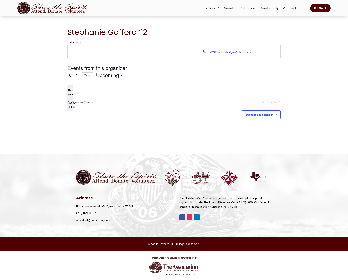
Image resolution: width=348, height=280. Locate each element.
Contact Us (292, 8)
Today (87, 75)
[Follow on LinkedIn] (197, 217)
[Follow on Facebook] (182, 217)
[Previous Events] (69, 75)
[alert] (70, 98)
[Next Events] (76, 75)
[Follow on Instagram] (189, 217)
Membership (269, 8)
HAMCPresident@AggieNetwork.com (229, 52)
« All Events (74, 42)
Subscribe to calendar (259, 114)
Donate (230, 8)
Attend (210, 8)
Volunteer (247, 8)
